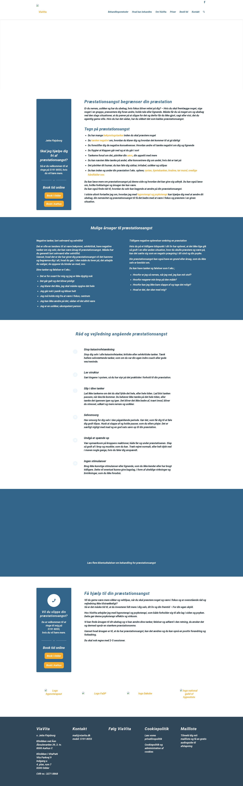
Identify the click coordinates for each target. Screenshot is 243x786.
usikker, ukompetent (61, 306)
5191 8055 (56, 169)
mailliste (185, 738)
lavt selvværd (56, 253)
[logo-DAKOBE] (144, 696)
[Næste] (170, 506)
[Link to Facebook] (204, 2)
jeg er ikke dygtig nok (81, 276)
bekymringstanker (113, 135)
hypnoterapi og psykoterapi (152, 194)
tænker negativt (100, 140)
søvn (130, 155)
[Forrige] (163, 506)
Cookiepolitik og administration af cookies (154, 748)
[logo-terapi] (189, 698)
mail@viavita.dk (81, 735)
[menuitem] (118, 12)
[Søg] (204, 12)
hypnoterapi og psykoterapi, (132, 612)
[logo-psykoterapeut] (99, 696)
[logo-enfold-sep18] (41, 12)
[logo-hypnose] (54, 698)
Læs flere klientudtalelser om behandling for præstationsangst (121, 562)
